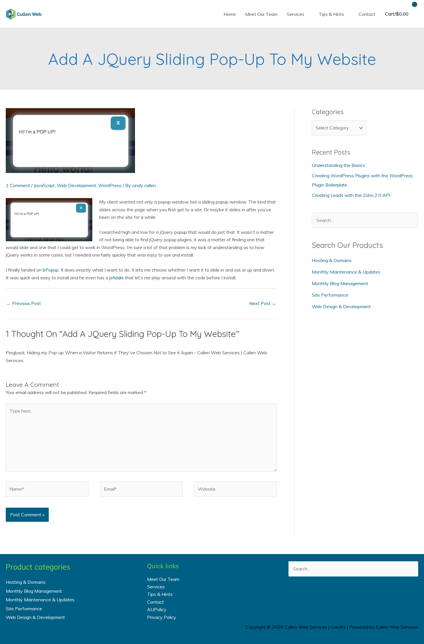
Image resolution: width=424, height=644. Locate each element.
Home (230, 14)
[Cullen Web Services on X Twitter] (345, 597)
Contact (367, 14)
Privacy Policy (161, 617)
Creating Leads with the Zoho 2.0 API (351, 195)
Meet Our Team (261, 14)
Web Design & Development (341, 306)
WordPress (109, 185)
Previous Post (23, 303)
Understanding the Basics (338, 165)
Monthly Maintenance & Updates (346, 272)
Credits (338, 627)
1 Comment (18, 185)
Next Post (262, 303)
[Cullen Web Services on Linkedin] (361, 597)
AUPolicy (156, 609)
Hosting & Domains (332, 260)
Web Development (76, 185)
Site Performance (330, 295)
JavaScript (44, 185)
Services (295, 14)
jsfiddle (116, 277)
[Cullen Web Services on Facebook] (330, 597)
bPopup (51, 270)
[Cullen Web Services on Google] (376, 597)
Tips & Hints (331, 14)
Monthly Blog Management (340, 283)
